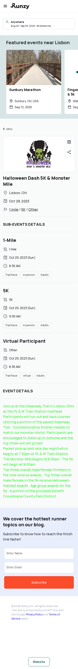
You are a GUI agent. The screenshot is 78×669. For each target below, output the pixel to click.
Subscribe (39, 582)
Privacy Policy (34, 614)
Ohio (9, 129)
